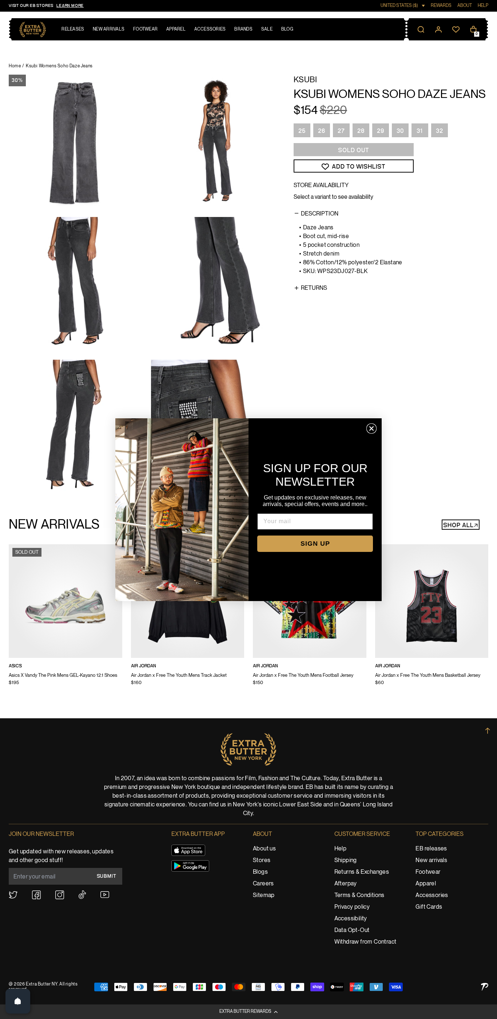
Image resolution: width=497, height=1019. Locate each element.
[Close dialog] (371, 428)
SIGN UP (315, 543)
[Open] (17, 1001)
